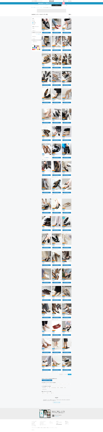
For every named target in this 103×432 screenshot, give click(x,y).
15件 (47, 354)
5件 (67, 124)
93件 (67, 34)
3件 (47, 104)
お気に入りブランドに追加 (57, 402)
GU (47, 387)
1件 (57, 194)
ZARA (49, 387)
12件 (67, 159)
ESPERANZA (61, 387)
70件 (47, 69)
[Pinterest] (61, 424)
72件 (47, 34)
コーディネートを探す (34, 421)
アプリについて (57, 416)
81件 (67, 104)
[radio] (33, 46)
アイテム (56, 5)
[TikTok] (60, 424)
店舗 (66, 5)
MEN (34, 21)
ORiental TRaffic (44, 387)
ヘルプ (50, 421)
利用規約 (48, 427)
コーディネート (37, 5)
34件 (57, 34)
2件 (67, 371)
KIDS (34, 24)
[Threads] (59, 424)
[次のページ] (69, 374)
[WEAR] (51, 1)
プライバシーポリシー (51, 427)
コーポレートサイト (34, 427)
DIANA (65, 387)
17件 (57, 104)
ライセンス (56, 427)
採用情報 (44, 427)
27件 (57, 69)
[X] (56, 424)
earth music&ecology (53, 387)
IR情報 (41, 427)
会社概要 (38, 427)
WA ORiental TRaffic (44, 389)
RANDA (58, 387)
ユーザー (46, 5)
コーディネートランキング (43, 421)
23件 (67, 69)
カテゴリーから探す (34, 425)
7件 (57, 159)
